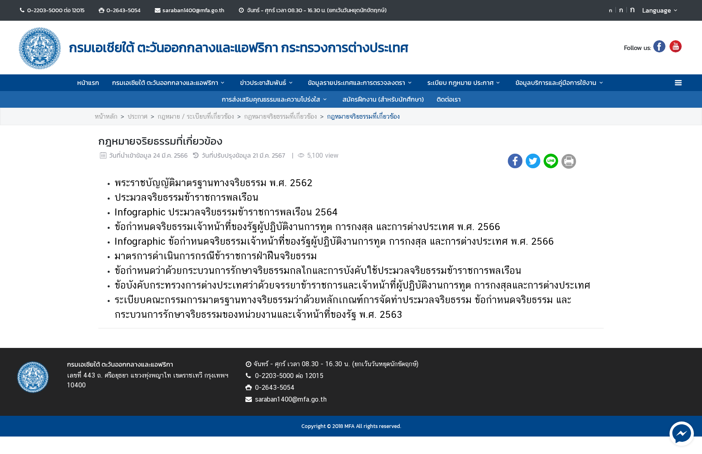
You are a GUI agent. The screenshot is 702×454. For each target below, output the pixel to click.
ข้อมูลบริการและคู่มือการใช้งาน (556, 82)
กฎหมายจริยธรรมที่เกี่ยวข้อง (363, 116)
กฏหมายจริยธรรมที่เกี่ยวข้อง (280, 116)
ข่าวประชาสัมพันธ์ (263, 82)
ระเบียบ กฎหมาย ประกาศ (460, 82)
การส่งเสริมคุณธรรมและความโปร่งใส (271, 99)
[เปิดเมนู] (678, 82)
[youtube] (675, 47)
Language (656, 10)
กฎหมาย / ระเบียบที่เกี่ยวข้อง (196, 116)
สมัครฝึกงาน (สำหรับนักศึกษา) (383, 99)
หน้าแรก (88, 82)
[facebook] (659, 47)
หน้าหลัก (106, 116)
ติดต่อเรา (449, 99)
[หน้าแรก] (40, 48)
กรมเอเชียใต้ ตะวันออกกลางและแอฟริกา (165, 82)
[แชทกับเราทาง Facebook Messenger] (682, 433)
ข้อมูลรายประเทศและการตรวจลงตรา (356, 82)
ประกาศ (137, 116)
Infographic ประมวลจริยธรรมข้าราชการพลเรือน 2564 (226, 211)
